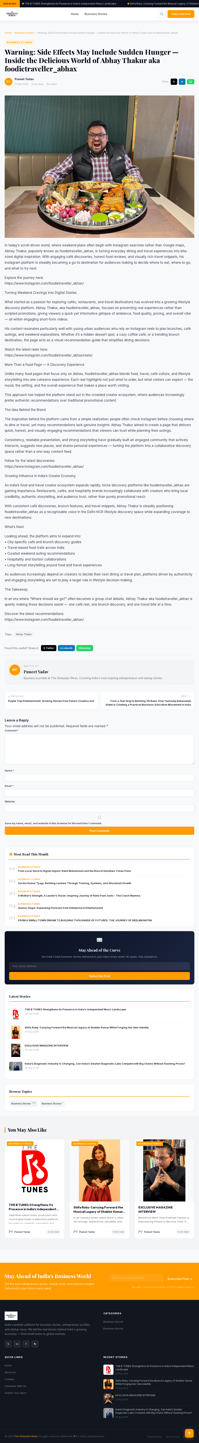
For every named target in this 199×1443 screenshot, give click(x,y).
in (182, 81)
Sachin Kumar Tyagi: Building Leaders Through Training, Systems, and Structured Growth (74, 883)
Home (75, 14)
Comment (12, 730)
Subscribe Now (180, 13)
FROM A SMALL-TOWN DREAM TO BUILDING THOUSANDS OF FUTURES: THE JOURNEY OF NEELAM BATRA (85, 920)
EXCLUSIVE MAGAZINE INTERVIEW (46, 1045)
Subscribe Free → (180, 1278)
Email (9, 785)
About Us (10, 1372)
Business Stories (96, 14)
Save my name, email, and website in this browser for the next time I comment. (53, 823)
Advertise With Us (15, 1386)
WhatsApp (85, 648)
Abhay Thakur (24, 634)
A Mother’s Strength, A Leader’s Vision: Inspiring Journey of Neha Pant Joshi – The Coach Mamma (79, 895)
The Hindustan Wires (26, 1436)
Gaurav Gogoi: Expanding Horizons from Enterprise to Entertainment (60, 907)
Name (9, 770)
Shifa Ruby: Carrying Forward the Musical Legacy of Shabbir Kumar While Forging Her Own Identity (87, 1027)
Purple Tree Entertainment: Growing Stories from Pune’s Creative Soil (51, 700)
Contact (9, 1379)
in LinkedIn (66, 648)
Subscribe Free (99, 976)
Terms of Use (173, 1436)
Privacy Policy (154, 1436)
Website (10, 801)
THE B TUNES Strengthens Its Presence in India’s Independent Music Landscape (70, 3)
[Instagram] (34, 1344)
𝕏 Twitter (48, 648)
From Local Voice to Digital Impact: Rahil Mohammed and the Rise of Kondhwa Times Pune (74, 870)
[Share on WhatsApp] (190, 81)
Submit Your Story (15, 1392)
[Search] (162, 14)
